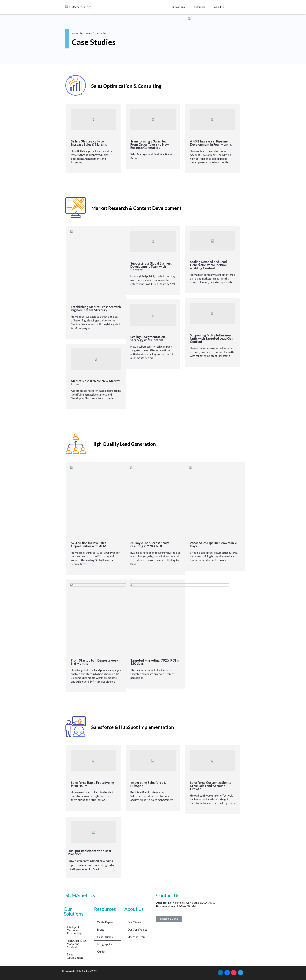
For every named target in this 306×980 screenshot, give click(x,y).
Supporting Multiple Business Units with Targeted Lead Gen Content (211, 338)
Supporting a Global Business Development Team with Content (151, 266)
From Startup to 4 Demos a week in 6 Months (94, 661)
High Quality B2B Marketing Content (77, 944)
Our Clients (134, 922)
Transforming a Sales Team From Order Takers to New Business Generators (149, 144)
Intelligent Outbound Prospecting (74, 930)
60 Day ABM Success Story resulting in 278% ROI (149, 544)
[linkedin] (220, 972)
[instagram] (234, 972)
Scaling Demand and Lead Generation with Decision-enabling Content (209, 265)
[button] (169, 919)
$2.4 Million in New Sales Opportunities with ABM (88, 544)
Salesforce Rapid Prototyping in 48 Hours (92, 784)
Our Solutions (178, 6)
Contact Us (167, 895)
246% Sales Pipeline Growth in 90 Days (214, 544)
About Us (219, 6)
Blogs (100, 929)
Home (75, 33)
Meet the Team (136, 937)
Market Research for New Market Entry (95, 382)
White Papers (105, 922)
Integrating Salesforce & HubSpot (148, 784)
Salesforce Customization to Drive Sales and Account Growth (211, 786)
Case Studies (105, 937)
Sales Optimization (75, 956)
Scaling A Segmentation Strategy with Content (147, 338)
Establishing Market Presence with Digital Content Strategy (96, 308)
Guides (101, 951)
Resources (199, 6)
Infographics (104, 944)
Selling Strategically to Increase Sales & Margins (89, 142)
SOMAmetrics (80, 895)
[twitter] (240, 972)
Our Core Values (137, 929)
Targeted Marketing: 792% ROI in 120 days (154, 661)
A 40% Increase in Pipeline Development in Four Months (211, 142)
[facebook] (227, 972)
